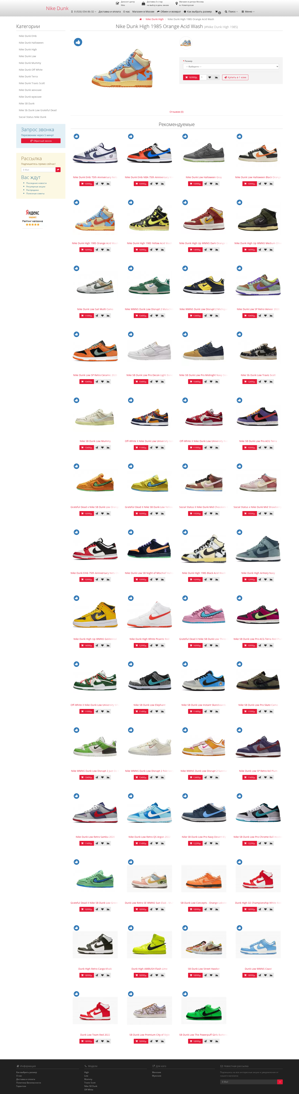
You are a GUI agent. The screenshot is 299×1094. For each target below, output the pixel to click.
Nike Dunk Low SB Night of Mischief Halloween (152, 573)
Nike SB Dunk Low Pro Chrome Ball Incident (259, 836)
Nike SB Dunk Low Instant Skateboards (204, 705)
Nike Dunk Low (27, 56)
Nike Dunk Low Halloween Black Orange (258, 177)
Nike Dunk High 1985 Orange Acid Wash (95, 243)
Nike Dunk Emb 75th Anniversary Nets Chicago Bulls (101, 573)
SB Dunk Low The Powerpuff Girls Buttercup (204, 1034)
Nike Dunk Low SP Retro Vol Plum (258, 771)
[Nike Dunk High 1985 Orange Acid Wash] (122, 69)
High (86, 1072)
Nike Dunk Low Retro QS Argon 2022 (149, 836)
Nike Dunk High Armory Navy (258, 573)
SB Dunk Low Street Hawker (204, 968)
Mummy (88, 1079)
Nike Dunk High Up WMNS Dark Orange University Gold (211, 243)
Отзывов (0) (176, 111)
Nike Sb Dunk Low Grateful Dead (38, 110)
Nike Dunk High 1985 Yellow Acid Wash (149, 243)
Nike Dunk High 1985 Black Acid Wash (204, 573)
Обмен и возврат (170, 11)
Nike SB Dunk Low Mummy (95, 441)
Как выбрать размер (199, 11)
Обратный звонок (42, 140)
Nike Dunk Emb (28, 36)
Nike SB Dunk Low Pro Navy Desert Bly (204, 836)
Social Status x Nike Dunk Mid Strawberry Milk (260, 507)
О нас (126, 11)
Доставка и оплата (110, 11)
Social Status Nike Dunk (32, 117)
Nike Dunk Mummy (30, 63)
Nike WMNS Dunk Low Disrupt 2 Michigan (204, 309)
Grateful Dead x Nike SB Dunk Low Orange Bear (98, 507)
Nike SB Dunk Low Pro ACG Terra (258, 441)
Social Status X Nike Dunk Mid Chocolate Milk (205, 507)
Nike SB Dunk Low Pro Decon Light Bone (149, 375)
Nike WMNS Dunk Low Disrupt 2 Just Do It (95, 771)
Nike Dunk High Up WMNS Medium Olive (258, 243)
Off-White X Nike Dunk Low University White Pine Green (103, 705)
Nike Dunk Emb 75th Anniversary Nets (95, 177)
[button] (218, 11)
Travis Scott (90, 1082)
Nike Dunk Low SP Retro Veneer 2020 (258, 309)
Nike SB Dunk (26, 103)
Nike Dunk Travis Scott (32, 83)
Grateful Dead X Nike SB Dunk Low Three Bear (206, 639)
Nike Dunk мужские (30, 96)
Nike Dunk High (28, 49)
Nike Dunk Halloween (31, 42)
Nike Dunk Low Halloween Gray (204, 177)
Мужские (156, 1075)
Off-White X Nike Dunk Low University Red (204, 441)
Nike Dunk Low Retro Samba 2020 (95, 836)
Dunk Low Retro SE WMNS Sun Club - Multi (150, 902)
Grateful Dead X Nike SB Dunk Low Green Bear (97, 902)
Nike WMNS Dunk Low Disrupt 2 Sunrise (204, 771)
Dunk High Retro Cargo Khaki (95, 968)
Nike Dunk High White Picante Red (149, 639)
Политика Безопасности (28, 1082)
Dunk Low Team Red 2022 (95, 1034)
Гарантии (21, 1086)
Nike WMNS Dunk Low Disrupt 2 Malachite (149, 309)
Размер (188, 61)
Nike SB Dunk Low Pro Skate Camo (258, 705)
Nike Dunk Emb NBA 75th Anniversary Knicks (151, 177)
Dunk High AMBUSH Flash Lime (149, 968)
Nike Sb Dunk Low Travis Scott (258, 375)
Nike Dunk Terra (28, 76)
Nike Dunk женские (30, 90)
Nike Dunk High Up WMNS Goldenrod (95, 639)
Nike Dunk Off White (31, 69)
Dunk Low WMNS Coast (258, 968)
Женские (156, 1072)
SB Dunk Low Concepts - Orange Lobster (204, 902)
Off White (88, 1089)
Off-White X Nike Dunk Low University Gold (149, 441)
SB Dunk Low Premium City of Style (149, 1034)
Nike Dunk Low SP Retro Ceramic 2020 (95, 375)
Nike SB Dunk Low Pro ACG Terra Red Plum (258, 639)
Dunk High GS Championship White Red (258, 902)
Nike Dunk (57, 8)
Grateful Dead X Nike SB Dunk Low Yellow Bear (152, 507)
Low (86, 1075)
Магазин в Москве (143, 11)
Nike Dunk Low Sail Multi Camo (95, 309)
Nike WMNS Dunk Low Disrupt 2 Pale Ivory (149, 771)
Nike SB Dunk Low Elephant (149, 705)
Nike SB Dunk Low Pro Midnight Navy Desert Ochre (208, 375)
